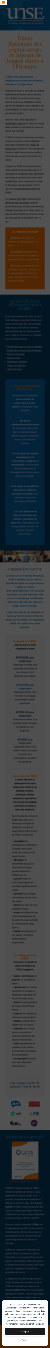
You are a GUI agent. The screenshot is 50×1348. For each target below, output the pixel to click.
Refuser (25, 1339)
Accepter (25, 1331)
